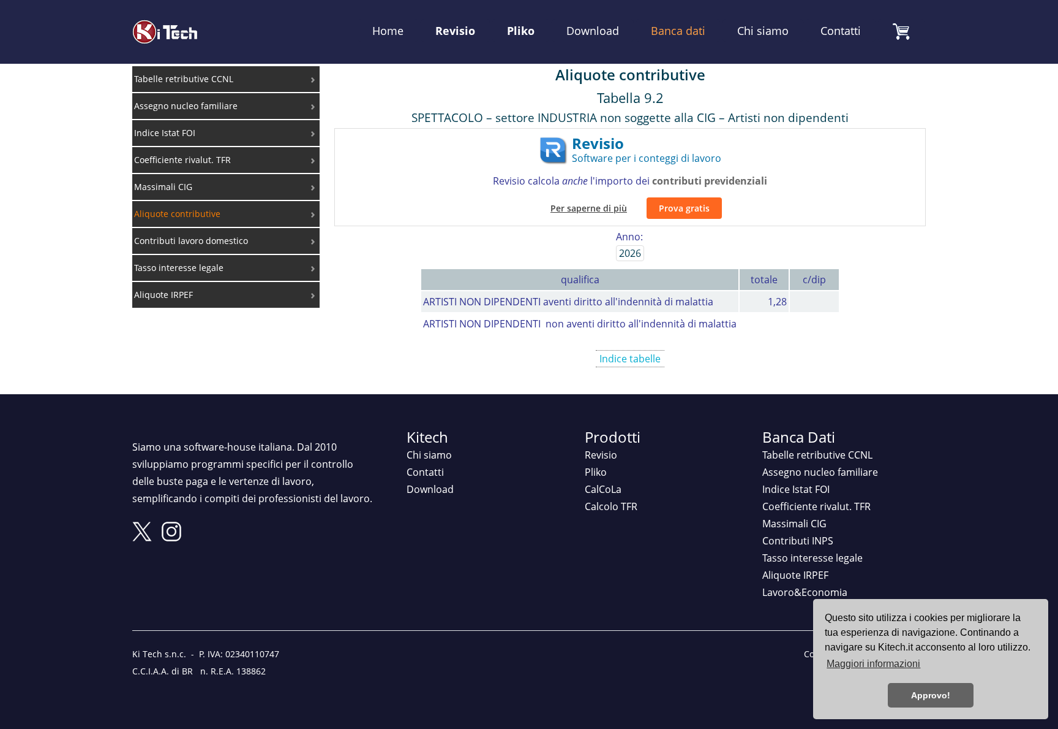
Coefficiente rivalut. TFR (816, 506)
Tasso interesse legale (812, 558)
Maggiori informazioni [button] (873, 663)
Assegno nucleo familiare (820, 472)
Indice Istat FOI (796, 489)
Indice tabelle (630, 358)
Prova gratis (684, 208)
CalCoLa (603, 489)
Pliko (521, 30)
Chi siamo (763, 30)
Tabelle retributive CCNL (817, 455)
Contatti (840, 30)
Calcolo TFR (611, 506)
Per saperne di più (588, 208)
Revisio (455, 30)
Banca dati (678, 30)
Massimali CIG (794, 523)
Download (592, 30)
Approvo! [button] (930, 695)
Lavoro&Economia (804, 592)
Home (387, 30)
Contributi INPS (797, 541)
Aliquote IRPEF (795, 575)
